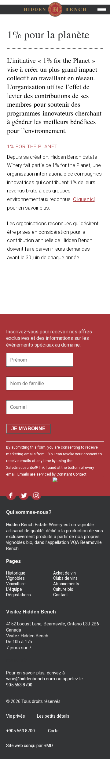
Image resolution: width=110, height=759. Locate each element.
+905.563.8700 (20, 730)
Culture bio (63, 589)
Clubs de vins (65, 578)
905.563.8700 (19, 685)
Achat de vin (64, 573)
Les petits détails (53, 716)
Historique (15, 573)
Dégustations (18, 594)
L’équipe (14, 589)
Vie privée (15, 716)
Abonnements (66, 583)
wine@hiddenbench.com (30, 678)
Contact (60, 594)
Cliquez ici (84, 199)
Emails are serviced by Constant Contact (51, 474)
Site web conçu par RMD (29, 745)
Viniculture (16, 583)
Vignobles (15, 578)
